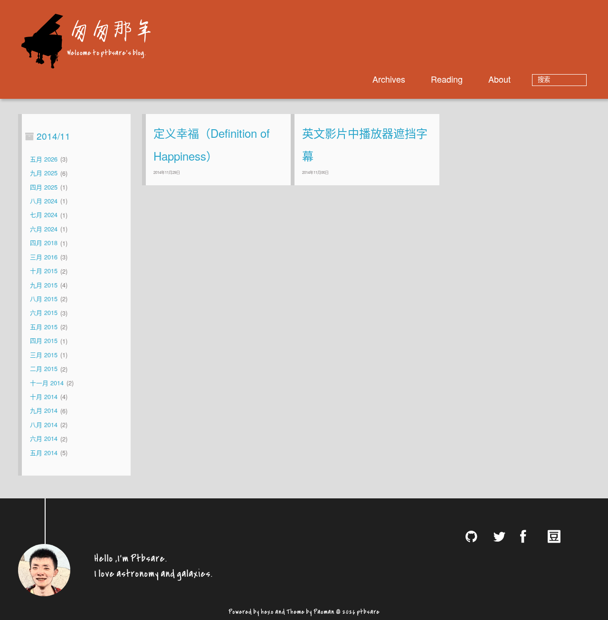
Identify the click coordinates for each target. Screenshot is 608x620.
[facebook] (530, 536)
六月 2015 (43, 312)
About (499, 79)
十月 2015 (43, 271)
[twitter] (502, 536)
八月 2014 (43, 424)
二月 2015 (43, 368)
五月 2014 (43, 452)
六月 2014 (43, 438)
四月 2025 (43, 186)
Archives (388, 79)
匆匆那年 (110, 30)
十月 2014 (43, 396)
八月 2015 (43, 298)
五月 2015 (43, 326)
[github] (475, 536)
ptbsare (368, 610)
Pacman (324, 610)
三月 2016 (43, 256)
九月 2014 (43, 410)
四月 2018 (43, 243)
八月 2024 (43, 200)
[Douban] (557, 536)
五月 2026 (43, 158)
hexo (267, 610)
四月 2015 (43, 340)
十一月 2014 (47, 382)
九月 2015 (43, 284)
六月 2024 (43, 228)
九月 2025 (43, 173)
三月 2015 (43, 354)
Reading (447, 79)
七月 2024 (43, 214)
